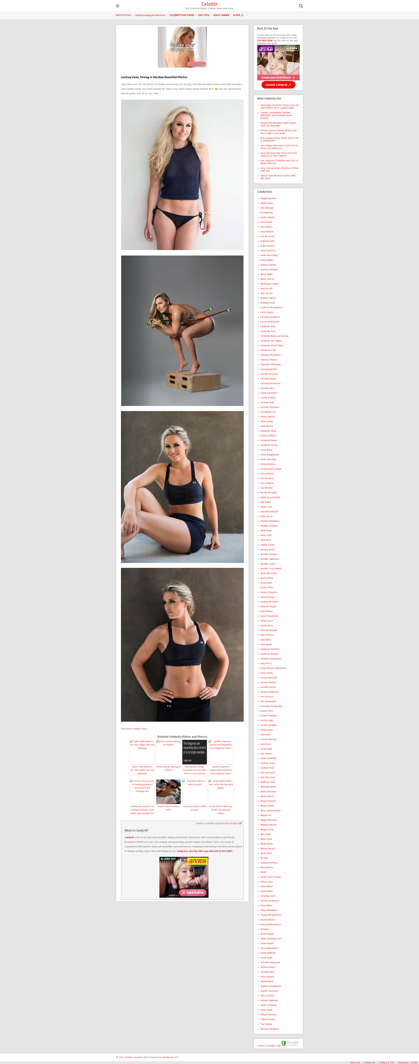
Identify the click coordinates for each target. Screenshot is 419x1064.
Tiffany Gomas (267, 1019)
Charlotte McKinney (270, 364)
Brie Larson (266, 293)
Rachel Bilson (267, 919)
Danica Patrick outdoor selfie (168, 808)
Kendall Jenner (268, 687)
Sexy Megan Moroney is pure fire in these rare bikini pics (278, 147)
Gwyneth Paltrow (269, 511)
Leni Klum (265, 744)
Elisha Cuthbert (268, 435)
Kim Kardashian (268, 701)
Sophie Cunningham (270, 986)
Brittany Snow (267, 302)
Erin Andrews (267, 473)
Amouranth (266, 222)
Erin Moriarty (267, 478)
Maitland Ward (267, 786)
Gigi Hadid (265, 502)
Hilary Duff (266, 535)
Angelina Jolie (267, 241)
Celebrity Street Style (271, 345)
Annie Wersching (269, 255)
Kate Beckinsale (268, 630)
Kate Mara (265, 639)
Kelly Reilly (266, 673)
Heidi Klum (266, 530)
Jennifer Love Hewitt (270, 568)
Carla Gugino (267, 312)
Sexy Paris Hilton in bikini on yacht (194, 808)
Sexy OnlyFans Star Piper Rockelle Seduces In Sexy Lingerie (278, 154)
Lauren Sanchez (268, 739)
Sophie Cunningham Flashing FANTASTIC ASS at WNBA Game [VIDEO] (276, 115)
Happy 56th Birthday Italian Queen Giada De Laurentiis (278, 124)
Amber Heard (267, 217)
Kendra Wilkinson (269, 692)
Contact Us (369, 1062)
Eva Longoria (267, 483)
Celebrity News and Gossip (274, 336)
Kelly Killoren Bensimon (273, 668)
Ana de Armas (267, 236)
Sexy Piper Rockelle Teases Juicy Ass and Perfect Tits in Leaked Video (279, 106)
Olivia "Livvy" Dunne (270, 877)
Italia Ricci (265, 540)
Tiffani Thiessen (268, 1014)
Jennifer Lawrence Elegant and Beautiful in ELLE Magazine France (221, 770)
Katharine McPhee (269, 649)
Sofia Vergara (267, 976)
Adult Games (267, 203)
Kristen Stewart (268, 715)
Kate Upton (266, 644)
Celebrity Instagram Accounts (150, 15)
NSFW (263, 872)
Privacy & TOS (386, 1062)
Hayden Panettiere (270, 521)
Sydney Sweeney (269, 1000)
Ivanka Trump (267, 544)
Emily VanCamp (268, 459)
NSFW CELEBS (123, 15)
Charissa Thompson (270, 355)
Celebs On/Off (268, 350)
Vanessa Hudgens (269, 1029)
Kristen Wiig (266, 720)
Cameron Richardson (271, 307)
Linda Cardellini (268, 758)
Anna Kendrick (267, 250)
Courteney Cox (268, 412)
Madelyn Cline (267, 782)
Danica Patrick (267, 416)
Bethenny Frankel (269, 283)
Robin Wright (267, 934)
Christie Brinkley (269, 374)
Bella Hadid (266, 274)
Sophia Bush (266, 981)
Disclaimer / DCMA (407, 1062)
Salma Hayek (267, 943)
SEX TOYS (203, 15)
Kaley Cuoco (266, 620)
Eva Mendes (266, 488)
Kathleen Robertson (271, 658)
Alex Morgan (266, 208)
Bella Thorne (267, 279)
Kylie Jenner (266, 730)
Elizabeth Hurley (269, 445)
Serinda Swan (267, 972)
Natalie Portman (268, 862)
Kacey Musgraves (269, 616)
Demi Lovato (266, 421)
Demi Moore (266, 426)
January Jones (267, 549)
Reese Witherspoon (270, 924)
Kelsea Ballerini (268, 677)
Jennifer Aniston (268, 554)
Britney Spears (268, 298)
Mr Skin (264, 858)
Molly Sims (266, 853)
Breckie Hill (266, 288)
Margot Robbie (268, 801)
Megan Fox (266, 815)
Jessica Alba (266, 578)
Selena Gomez (267, 967)
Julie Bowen (266, 611)
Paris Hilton (266, 905)
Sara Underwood (269, 948)
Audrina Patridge (269, 269)
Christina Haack (268, 378)
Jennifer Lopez (268, 563)
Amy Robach (266, 231)
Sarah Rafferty (267, 953)
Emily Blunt (266, 450)
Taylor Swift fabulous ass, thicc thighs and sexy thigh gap (142, 770)
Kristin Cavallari (268, 725)
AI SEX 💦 (238, 15)
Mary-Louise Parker (270, 810)
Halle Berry (266, 516)
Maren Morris (267, 796)
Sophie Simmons (269, 991)
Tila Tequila (266, 1024)
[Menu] (117, 6)
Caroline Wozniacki (270, 317)
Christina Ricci (267, 388)
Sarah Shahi (266, 957)
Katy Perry (266, 663)
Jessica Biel (266, 582)
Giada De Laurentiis (270, 497)
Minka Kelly (266, 843)
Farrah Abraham (268, 492)
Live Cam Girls (267, 772)
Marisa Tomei (267, 805)
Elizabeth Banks (268, 440)
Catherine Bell (267, 326)
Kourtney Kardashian (271, 706)
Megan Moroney (268, 820)
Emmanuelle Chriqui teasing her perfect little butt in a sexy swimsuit (194, 770)
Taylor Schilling (268, 1005)
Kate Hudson (267, 635)
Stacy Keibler (267, 995)
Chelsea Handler (269, 369)
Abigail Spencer (268, 198)
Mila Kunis (265, 834)
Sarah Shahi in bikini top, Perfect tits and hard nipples (220, 809)
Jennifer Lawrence (269, 559)
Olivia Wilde (266, 891)
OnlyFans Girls (267, 896)
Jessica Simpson (268, 592)
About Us (355, 1062)
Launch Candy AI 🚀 (278, 85)
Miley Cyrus (266, 839)
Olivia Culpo (266, 881)
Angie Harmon (267, 245)
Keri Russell (266, 696)
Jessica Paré (266, 587)
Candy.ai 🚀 (235, 823)
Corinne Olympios (269, 407)
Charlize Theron (268, 359)
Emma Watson (267, 464)
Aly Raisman (266, 212)
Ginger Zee (266, 506)
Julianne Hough (268, 606)
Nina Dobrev (266, 867)
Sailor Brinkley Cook (271, 938)
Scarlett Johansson (270, 962)
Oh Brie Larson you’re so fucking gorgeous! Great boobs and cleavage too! (142, 809)
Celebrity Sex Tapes (270, 340)
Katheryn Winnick (269, 654)
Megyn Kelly (266, 829)
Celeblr (209, 4)
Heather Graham (268, 525)
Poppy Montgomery (270, 915)
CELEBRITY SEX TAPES (182, 15)
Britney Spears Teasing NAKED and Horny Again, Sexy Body (278, 132)
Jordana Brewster (269, 601)
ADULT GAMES (221, 15)
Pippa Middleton (269, 910)
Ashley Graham (268, 264)
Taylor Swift (266, 1010)
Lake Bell (265, 734)
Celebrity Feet (267, 331)
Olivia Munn (266, 886)
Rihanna (264, 929)
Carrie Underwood (269, 321)
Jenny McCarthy (268, 573)
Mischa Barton (267, 848)
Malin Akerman (268, 791)
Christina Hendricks (270, 383)
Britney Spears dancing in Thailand (168, 768)
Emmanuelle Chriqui (271, 469)
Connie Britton (267, 397)
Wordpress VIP (170, 1057)
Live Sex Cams (267, 777)
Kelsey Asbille (268, 682)
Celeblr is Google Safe (269, 1045)
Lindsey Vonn (140, 728)
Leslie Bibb (266, 749)
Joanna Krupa (267, 597)
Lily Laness (266, 753)
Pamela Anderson (269, 900)
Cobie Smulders (268, 393)
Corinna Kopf (267, 402)
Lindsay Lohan (267, 763)
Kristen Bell (266, 711)
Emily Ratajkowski (269, 454)
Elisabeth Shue (268, 431)
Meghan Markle (268, 824)
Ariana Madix (266, 260)
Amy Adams (266, 226)
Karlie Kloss (266, 625)
